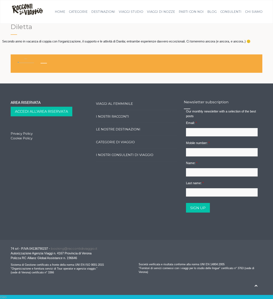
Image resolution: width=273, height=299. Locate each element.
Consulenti (230, 12)
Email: (191, 123)
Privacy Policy (22, 133)
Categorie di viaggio (115, 142)
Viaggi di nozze (161, 12)
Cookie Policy (21, 138)
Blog (212, 12)
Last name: (195, 183)
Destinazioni (103, 12)
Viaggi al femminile (114, 104)
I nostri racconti (112, 116)
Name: (191, 163)
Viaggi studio (131, 12)
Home (60, 12)
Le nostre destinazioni (118, 129)
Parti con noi (191, 12)
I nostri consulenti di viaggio (124, 155)
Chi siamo (254, 12)
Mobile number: (198, 143)
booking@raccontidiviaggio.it (74, 248)
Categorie (78, 12)
